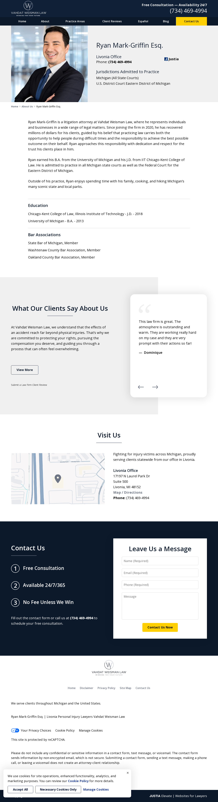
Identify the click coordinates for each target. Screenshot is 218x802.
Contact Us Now (160, 627)
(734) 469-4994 (188, 10)
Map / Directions (127, 492)
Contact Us (191, 21)
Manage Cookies (91, 730)
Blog (166, 21)
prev (141, 388)
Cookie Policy (65, 730)
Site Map (125, 688)
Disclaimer (86, 688)
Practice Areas (75, 21)
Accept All (20, 789)
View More (25, 370)
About (45, 21)
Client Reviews (112, 21)
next (155, 388)
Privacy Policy (106, 688)
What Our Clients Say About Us (60, 308)
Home (22, 21)
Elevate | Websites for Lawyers (178, 796)
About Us (27, 106)
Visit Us (109, 435)
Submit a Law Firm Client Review (29, 384)
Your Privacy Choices (36, 730)
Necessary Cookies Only (58, 789)
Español (143, 21)
